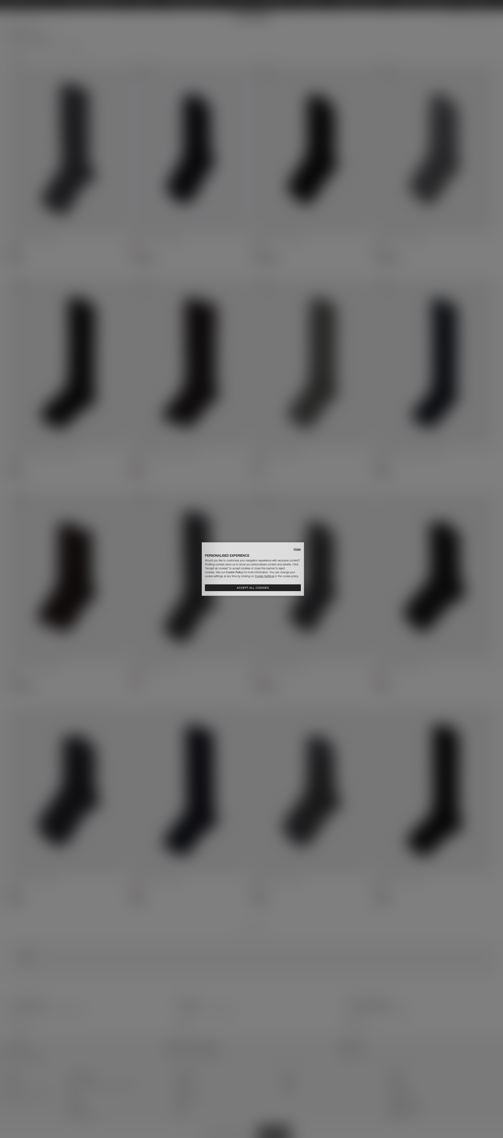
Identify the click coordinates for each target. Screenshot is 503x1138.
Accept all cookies (253, 588)
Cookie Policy (234, 572)
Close (297, 549)
